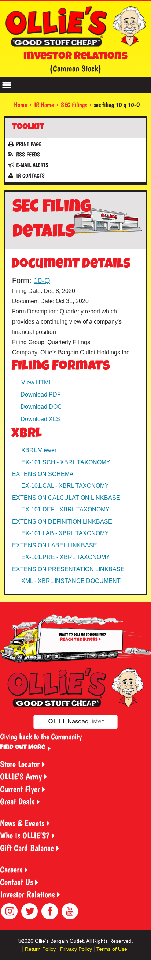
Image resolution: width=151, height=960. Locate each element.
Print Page (28, 144)
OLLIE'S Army (21, 776)
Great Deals (17, 801)
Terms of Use (111, 949)
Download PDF (41, 394)
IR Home (44, 104)
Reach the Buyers (78, 639)
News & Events (22, 823)
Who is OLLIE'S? (24, 835)
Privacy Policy (76, 949)
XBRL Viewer (38, 450)
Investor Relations (27, 894)
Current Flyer (20, 789)
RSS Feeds (28, 154)
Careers (11, 869)
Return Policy (40, 949)
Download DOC (41, 406)
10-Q (42, 280)
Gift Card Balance (27, 847)
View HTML (36, 382)
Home (20, 104)
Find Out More (22, 747)
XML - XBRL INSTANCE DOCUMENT (71, 581)
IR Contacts (30, 175)
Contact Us (16, 882)
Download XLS (40, 419)
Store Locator (20, 764)
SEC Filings (74, 104)
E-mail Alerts (32, 164)
